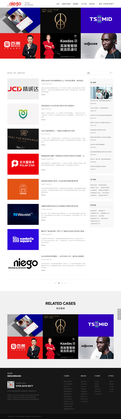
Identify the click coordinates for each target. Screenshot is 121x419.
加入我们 (111, 391)
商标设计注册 (93, 185)
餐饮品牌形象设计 (68, 396)
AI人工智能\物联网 (68, 384)
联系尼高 (92, 4)
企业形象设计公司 (94, 213)
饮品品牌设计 (93, 210)
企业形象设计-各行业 (95, 192)
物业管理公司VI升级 (68, 404)
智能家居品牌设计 (68, 391)
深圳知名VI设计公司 (95, 221)
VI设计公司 (83, 386)
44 (55, 283)
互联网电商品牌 (67, 394)
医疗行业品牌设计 (68, 399)
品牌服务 (75, 4)
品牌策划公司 (102, 210)
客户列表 (111, 386)
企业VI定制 (101, 215)
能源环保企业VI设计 (68, 401)
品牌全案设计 (84, 391)
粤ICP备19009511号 (37, 416)
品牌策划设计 (84, 394)
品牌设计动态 (21, 73)
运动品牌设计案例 (68, 406)
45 (59, 283)
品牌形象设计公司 (105, 213)
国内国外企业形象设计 (104, 190)
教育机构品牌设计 (68, 389)
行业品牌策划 (93, 190)
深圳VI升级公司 (104, 218)
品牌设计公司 (84, 396)
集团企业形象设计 (68, 381)
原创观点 (97, 384)
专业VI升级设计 (84, 401)
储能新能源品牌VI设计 (69, 409)
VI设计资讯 (97, 389)
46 (62, 283)
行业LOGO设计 (105, 192)
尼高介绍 (111, 381)
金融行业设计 (67, 386)
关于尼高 (84, 4)
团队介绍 (111, 384)
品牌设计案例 (66, 4)
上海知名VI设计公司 (95, 223)
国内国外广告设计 (94, 187)
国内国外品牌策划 (105, 187)
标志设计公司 (93, 215)
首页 (58, 4)
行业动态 (97, 381)
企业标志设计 (84, 384)
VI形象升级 (83, 389)
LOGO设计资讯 (98, 394)
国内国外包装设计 (103, 185)
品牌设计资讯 (98, 391)
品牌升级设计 (84, 381)
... (52, 283)
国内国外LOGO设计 (103, 195)
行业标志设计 (93, 195)
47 (65, 283)
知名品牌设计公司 (94, 218)
